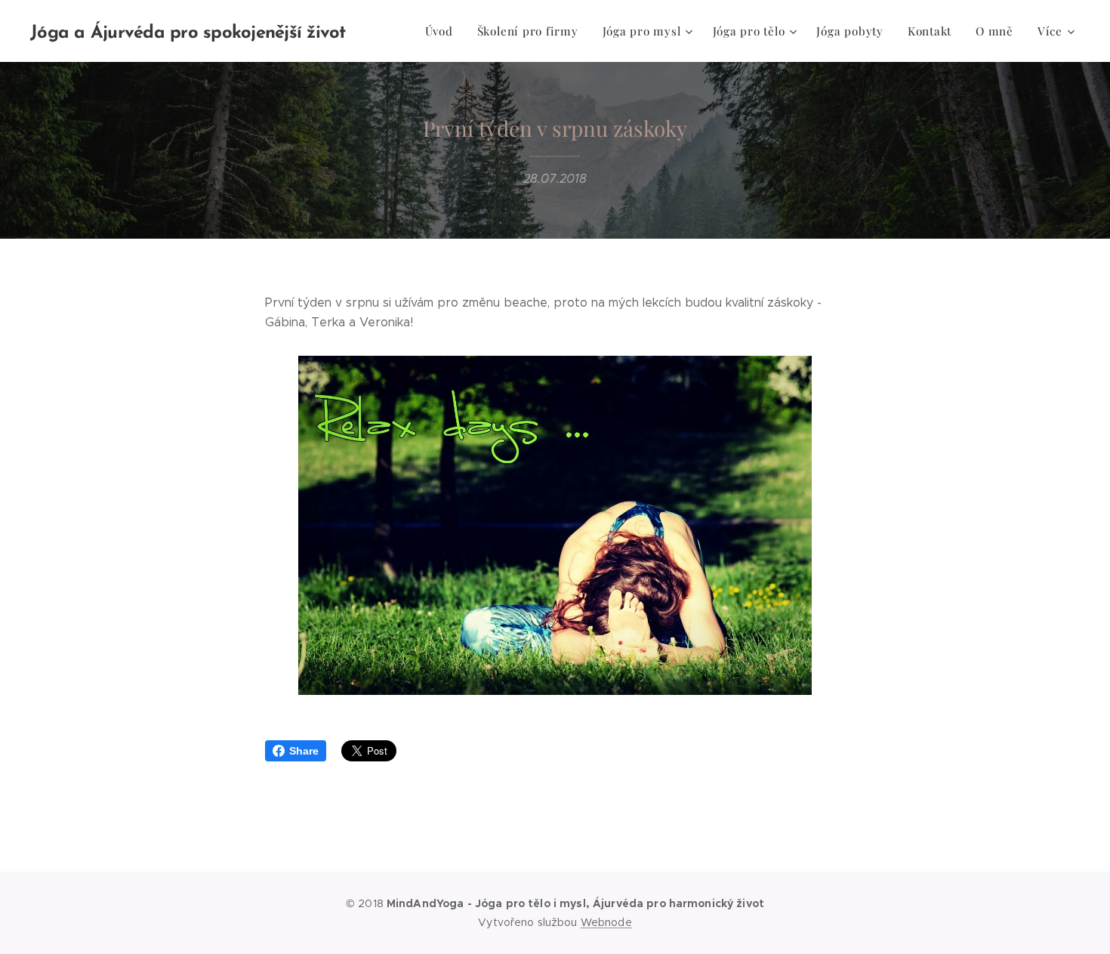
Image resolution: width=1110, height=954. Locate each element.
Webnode (606, 922)
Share (304, 751)
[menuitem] (443, 31)
